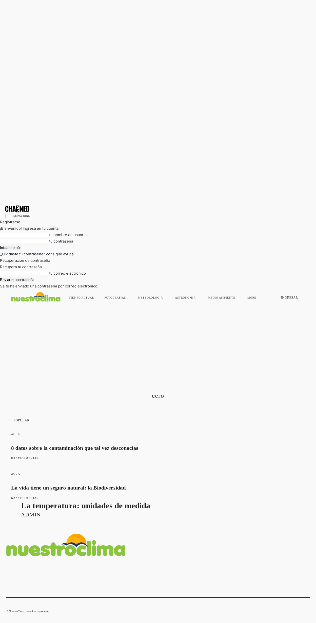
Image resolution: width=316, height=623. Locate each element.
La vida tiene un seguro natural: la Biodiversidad (68, 488)
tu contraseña (61, 241)
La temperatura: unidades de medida (85, 505)
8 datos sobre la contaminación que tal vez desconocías (74, 448)
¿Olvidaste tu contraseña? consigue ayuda (37, 254)
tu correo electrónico (67, 273)
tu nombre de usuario (68, 234)
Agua (15, 434)
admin (31, 514)
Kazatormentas (24, 458)
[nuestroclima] (158, 208)
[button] (304, 296)
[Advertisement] (158, 343)
